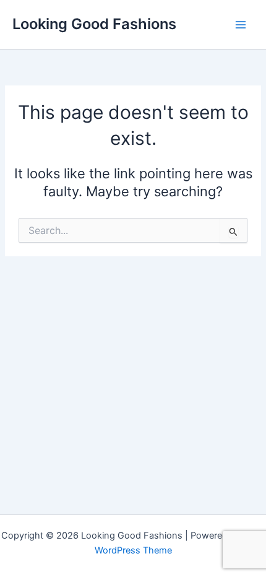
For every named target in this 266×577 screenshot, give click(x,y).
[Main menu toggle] (241, 25)
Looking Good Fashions (94, 24)
